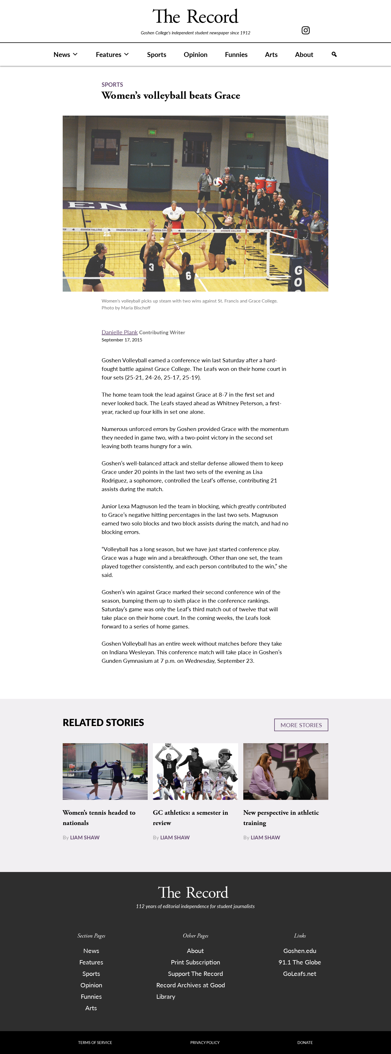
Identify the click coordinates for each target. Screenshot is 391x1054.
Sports (156, 54)
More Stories (301, 725)
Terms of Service (95, 1042)
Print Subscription (195, 961)
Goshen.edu (299, 950)
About (304, 54)
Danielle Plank (120, 332)
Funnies (236, 54)
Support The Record (195, 973)
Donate (305, 1042)
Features (108, 54)
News (62, 54)
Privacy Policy (205, 1042)
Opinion (196, 54)
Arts (271, 54)
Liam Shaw (85, 837)
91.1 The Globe (300, 961)
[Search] (334, 54)
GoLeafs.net (299, 973)
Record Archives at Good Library (190, 990)
